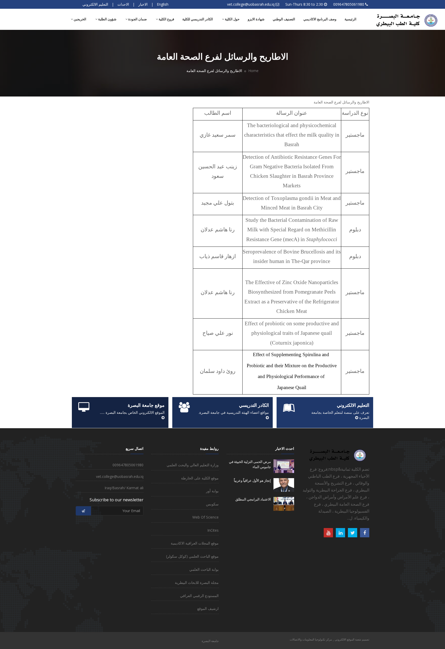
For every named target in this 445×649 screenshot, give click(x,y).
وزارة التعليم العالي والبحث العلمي (193, 464)
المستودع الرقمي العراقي (199, 595)
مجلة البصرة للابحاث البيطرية (197, 582)
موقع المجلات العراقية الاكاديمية (195, 543)
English (162, 4)
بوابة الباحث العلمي (204, 569)
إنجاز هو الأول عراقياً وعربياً (252, 481)
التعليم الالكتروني (95, 4)
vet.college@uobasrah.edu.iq (251, 4)
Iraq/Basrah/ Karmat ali (124, 487)
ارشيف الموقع (208, 608)
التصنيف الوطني (284, 19)
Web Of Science (205, 517)
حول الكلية (231, 19)
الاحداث (123, 4)
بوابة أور (212, 490)
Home (253, 70)
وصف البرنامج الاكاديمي (319, 19)
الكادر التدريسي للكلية (197, 19)
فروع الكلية (166, 19)
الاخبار (143, 4)
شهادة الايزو (256, 19)
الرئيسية (350, 19)
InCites (213, 530)
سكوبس (212, 504)
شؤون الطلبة (106, 19)
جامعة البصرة (210, 641)
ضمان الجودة (137, 19)
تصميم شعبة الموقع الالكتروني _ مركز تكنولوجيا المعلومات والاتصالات (329, 639)
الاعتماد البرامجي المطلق (253, 499)
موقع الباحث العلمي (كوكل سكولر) (192, 556)
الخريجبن (79, 19)
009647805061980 (348, 4)
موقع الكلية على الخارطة (200, 478)
